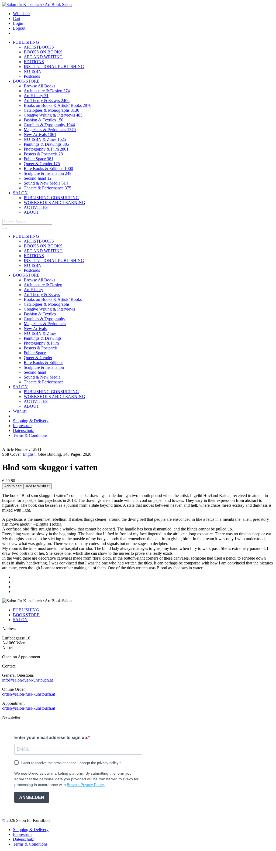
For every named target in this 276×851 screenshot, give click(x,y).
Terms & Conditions (30, 435)
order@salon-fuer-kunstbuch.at (28, 694)
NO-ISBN (33, 71)
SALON (20, 192)
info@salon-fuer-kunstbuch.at (27, 680)
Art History (36, 95)
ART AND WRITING (43, 57)
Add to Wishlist (38, 486)
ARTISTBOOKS (39, 47)
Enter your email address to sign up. (51, 737)
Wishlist (21, 13)
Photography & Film (46, 149)
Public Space (38, 158)
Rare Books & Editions (48, 168)
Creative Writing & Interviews (53, 115)
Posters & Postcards (43, 154)
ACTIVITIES (36, 207)
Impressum (22, 425)
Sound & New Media (46, 183)
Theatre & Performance (47, 188)
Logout (19, 28)
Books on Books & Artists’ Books (57, 105)
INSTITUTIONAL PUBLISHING (54, 66)
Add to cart (13, 486)
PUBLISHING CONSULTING (51, 197)
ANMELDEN (31, 797)
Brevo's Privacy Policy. (86, 784)
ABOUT (31, 212)
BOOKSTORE (26, 81)
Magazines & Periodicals (50, 129)
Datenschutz (23, 430)
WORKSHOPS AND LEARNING (54, 202)
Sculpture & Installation (47, 173)
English (29, 454)
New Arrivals (40, 134)
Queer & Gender (42, 163)
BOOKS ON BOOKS (43, 52)
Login (18, 23)
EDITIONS (34, 61)
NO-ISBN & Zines (45, 139)
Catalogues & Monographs (51, 110)
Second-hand (37, 178)
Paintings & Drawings (46, 144)
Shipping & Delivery (31, 420)
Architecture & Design (47, 90)
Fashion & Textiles (43, 120)
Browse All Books (39, 86)
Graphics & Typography (49, 124)
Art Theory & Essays (47, 100)
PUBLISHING (26, 42)
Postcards (32, 76)
